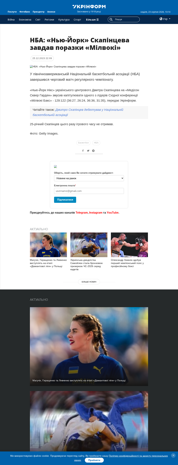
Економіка (25, 19)
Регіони (49, 19)
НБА (96, 143)
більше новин (89, 282)
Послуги (12, 11)
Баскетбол (83, 143)
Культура (64, 19)
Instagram (95, 212)
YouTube (113, 212)
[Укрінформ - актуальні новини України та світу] (88, 6)
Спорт (77, 19)
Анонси (51, 11)
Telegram (82, 212)
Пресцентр (38, 11)
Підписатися (65, 199)
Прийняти (94, 460)
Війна (11, 19)
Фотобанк (24, 11)
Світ (38, 19)
